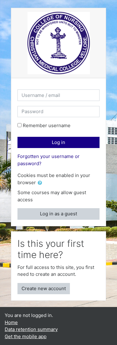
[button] (41, 183)
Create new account (44, 288)
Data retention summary (31, 329)
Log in (58, 142)
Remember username (47, 125)
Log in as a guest (58, 214)
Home (11, 322)
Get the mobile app (25, 336)
